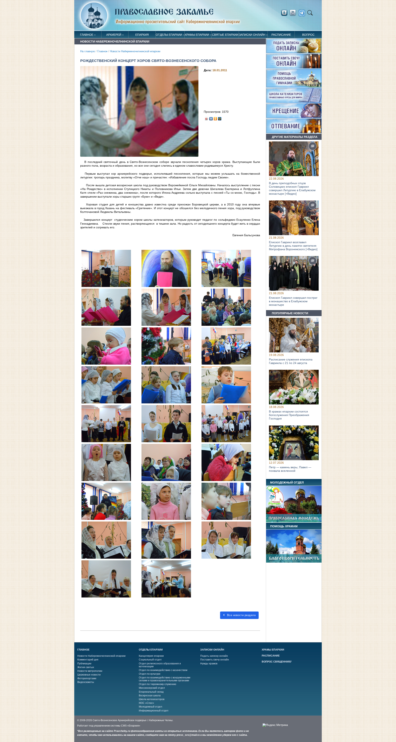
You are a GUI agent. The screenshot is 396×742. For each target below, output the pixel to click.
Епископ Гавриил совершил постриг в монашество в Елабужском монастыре (293, 301)
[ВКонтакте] (211, 117)
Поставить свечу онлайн (214, 659)
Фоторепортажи (86, 678)
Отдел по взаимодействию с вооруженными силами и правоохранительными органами (164, 679)
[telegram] (303, 13)
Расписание (281, 34)
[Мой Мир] (220, 117)
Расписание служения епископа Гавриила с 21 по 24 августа (290, 361)
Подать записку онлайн (214, 655)
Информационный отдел (153, 710)
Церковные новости (89, 674)
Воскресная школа (150, 695)
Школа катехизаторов (151, 699)
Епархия (142, 34)
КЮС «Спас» (146, 703)
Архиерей (113, 34)
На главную (87, 51)
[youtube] (294, 13)
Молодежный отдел (150, 706)
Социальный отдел (150, 659)
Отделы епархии (169, 34)
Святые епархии (225, 34)
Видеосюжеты (85, 682)
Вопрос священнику (308, 35)
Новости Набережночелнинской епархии (135, 51)
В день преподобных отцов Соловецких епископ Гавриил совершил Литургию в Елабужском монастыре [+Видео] (292, 188)
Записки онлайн (252, 34)
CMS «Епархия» (130, 725)
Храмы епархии (197, 34)
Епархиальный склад (151, 691)
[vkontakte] (284, 13)
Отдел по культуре (149, 673)
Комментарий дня (87, 659)
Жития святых (85, 667)
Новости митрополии (89, 671)
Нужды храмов (208, 663)
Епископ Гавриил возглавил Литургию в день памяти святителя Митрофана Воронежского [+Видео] (293, 246)
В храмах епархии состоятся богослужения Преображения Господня (289, 415)
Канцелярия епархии (151, 655)
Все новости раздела (241, 615)
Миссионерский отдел (152, 687)
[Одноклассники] (215, 117)
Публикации (84, 663)
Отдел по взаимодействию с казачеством (163, 670)
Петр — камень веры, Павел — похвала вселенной (290, 469)
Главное (86, 34)
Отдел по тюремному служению (157, 684)
